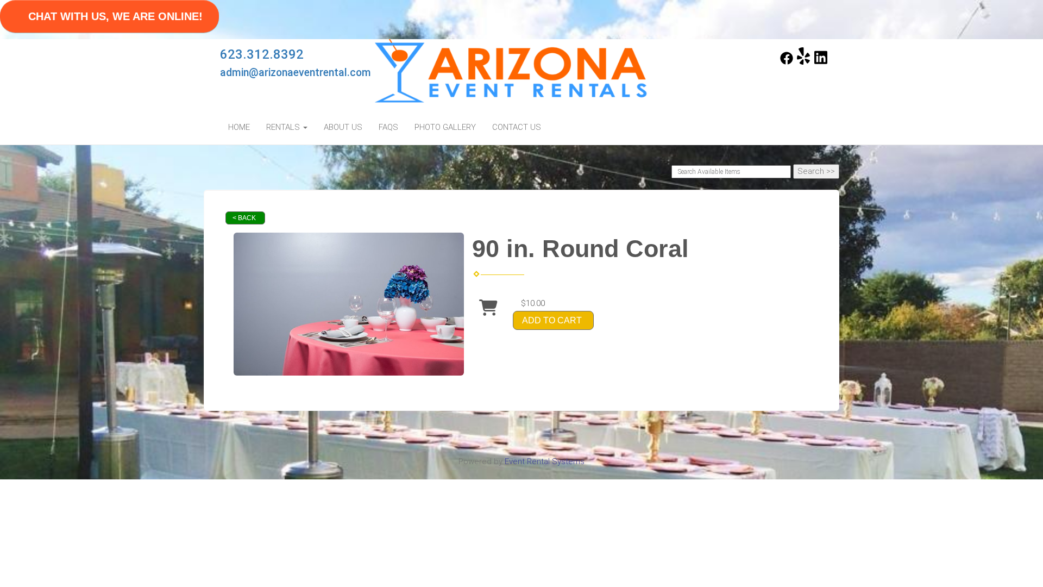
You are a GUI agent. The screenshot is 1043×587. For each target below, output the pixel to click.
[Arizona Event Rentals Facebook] (786, 62)
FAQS (388, 127)
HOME (239, 127)
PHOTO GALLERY (445, 127)
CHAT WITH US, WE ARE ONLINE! (115, 16)
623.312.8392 (262, 54)
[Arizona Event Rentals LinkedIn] (820, 62)
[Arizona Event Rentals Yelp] (803, 62)
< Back (244, 218)
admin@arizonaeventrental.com (295, 72)
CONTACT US (516, 127)
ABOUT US (343, 127)
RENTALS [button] (284, 127)
